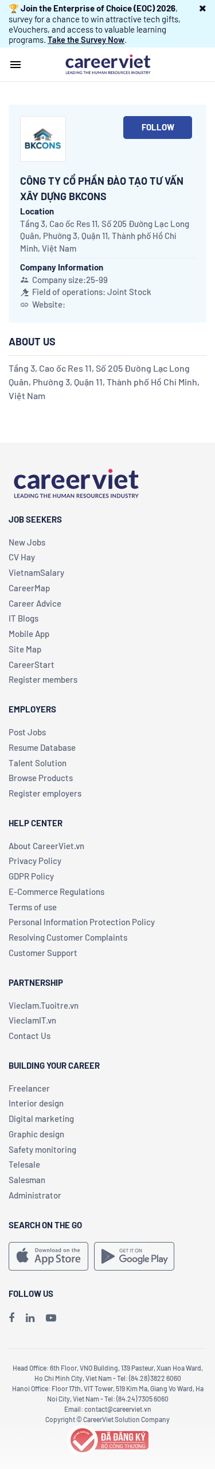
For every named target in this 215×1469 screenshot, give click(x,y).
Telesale (24, 1164)
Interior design (36, 1103)
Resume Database (42, 747)
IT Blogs (23, 618)
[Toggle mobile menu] (15, 64)
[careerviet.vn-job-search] (48, 1256)
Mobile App (29, 633)
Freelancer (29, 1088)
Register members (43, 679)
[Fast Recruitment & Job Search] (108, 63)
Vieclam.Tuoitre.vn (44, 1005)
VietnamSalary (36, 572)
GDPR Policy (31, 876)
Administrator (35, 1195)
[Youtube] (51, 1317)
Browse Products (41, 778)
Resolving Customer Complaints (68, 937)
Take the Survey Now (86, 39)
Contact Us (29, 1035)
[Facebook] (11, 1317)
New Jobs (27, 542)
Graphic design (36, 1134)
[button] (202, 8)
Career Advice (35, 603)
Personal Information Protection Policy (82, 922)
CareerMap (29, 588)
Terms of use (33, 907)
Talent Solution (38, 763)
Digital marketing (41, 1118)
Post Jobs (27, 732)
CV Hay (22, 557)
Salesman (27, 1180)
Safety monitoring (42, 1149)
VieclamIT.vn (32, 1020)
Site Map (25, 649)
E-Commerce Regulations (56, 891)
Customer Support (43, 953)
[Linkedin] (30, 1317)
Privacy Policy (35, 860)
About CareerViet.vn (46, 846)
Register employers (45, 793)
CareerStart (31, 664)
